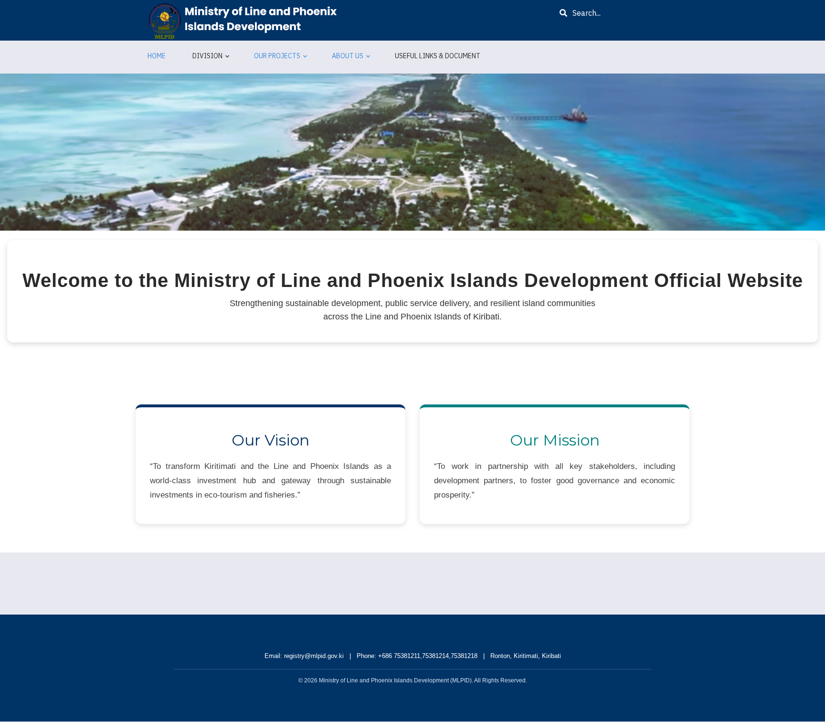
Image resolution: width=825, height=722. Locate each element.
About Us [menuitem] (351, 60)
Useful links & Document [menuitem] (437, 56)
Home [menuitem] (157, 56)
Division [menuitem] (211, 60)
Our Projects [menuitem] (281, 60)
